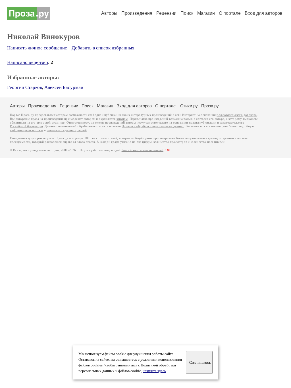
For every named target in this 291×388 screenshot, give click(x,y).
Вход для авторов (263, 13)
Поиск (186, 13)
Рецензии (166, 13)
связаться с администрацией (67, 130)
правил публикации (202, 122)
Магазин (206, 13)
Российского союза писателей (142, 150)
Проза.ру (210, 105)
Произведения (136, 13)
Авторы (109, 13)
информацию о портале (26, 130)
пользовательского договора (237, 114)
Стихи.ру (189, 105)
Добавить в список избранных (103, 48)
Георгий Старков (24, 87)
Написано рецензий (27, 62)
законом (122, 118)
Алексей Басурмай (63, 87)
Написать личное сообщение (37, 48)
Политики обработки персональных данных (153, 126)
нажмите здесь (154, 371)
